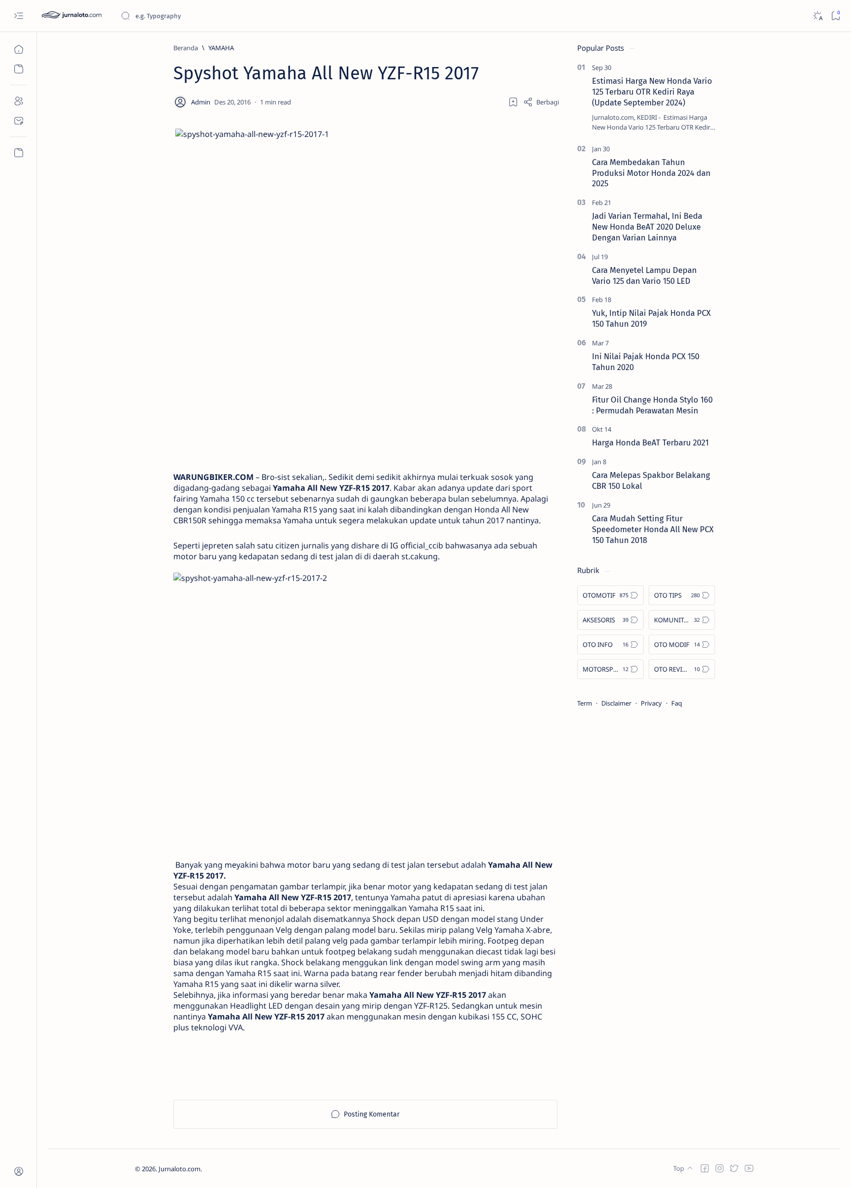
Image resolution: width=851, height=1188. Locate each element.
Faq (676, 703)
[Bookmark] (835, 16)
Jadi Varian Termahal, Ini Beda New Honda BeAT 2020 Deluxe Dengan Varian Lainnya (647, 226)
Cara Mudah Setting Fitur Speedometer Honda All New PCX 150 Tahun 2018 (653, 529)
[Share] (541, 102)
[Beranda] (18, 49)
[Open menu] (18, 16)
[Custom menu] (18, 153)
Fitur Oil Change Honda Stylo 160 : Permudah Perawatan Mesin (652, 405)
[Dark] (817, 16)
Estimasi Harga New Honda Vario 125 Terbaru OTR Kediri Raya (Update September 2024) (652, 91)
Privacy (651, 703)
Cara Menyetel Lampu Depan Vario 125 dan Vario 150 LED (644, 275)
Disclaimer (616, 703)
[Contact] (18, 121)
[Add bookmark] (513, 102)
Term (584, 703)
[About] (18, 101)
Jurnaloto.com (179, 1168)
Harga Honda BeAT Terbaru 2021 (650, 442)
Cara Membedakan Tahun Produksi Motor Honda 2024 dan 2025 (651, 173)
